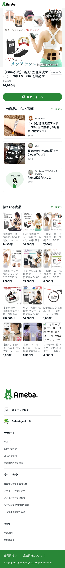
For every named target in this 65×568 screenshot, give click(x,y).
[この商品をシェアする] (59, 15)
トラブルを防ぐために (14, 512)
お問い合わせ (10, 448)
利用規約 (8, 532)
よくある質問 (10, 455)
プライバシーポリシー (14, 490)
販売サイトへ (35, 97)
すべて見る (56, 108)
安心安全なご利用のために (16, 505)
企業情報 (9, 555)
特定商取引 (9, 540)
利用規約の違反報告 (13, 463)
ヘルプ (7, 441)
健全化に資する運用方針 (15, 483)
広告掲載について (33, 555)
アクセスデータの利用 (14, 497)
